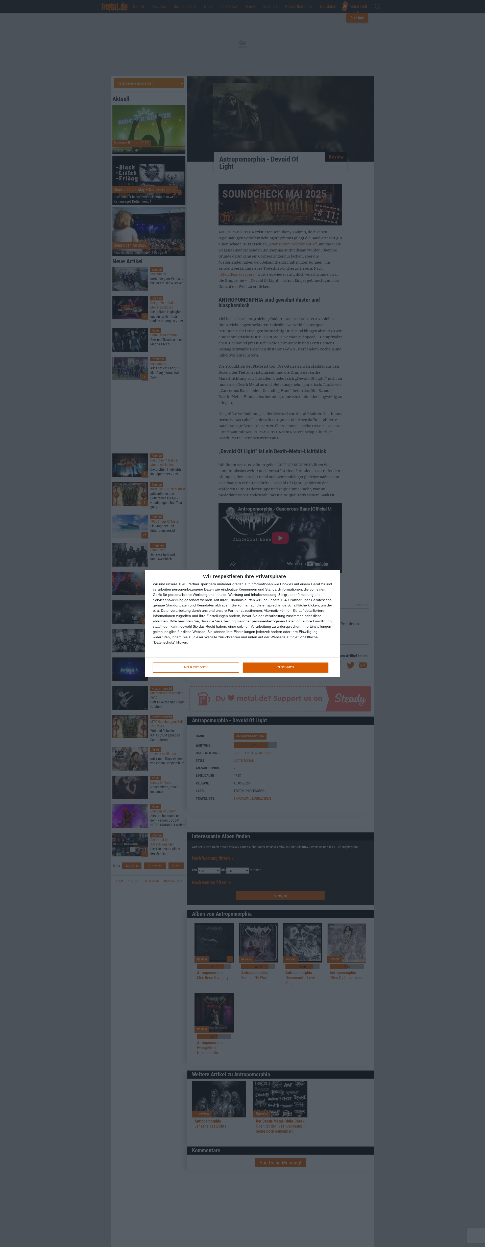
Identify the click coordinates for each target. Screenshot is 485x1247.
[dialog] (242, 623)
